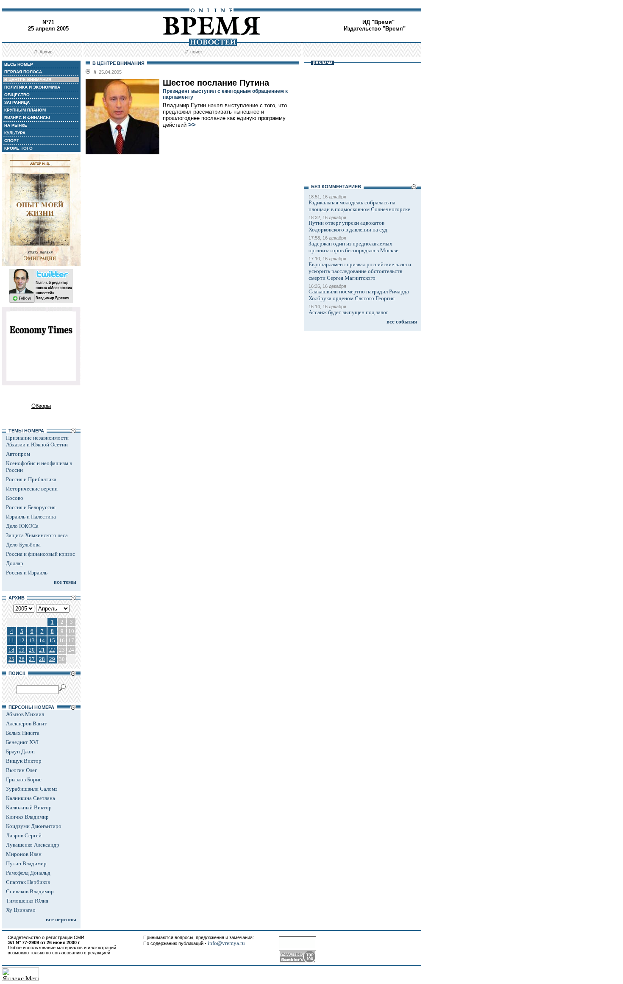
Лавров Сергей (24, 835)
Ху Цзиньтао (21, 910)
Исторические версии (32, 488)
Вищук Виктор (24, 761)
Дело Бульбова (23, 544)
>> (192, 124)
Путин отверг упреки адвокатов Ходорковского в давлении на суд (348, 226)
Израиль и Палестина (31, 516)
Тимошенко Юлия (27, 901)
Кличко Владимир (27, 817)
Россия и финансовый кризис (40, 554)
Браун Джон (20, 751)
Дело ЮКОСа (22, 526)
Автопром (18, 454)
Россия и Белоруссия (31, 507)
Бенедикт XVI (22, 742)
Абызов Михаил (25, 714)
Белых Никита (22, 733)
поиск (196, 51)
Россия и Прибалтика (31, 479)
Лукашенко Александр (32, 845)
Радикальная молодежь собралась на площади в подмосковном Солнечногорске (359, 205)
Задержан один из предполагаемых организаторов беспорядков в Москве (353, 247)
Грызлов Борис (24, 779)
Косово (14, 498)
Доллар (14, 563)
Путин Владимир (26, 863)
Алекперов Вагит (26, 723)
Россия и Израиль (26, 572)
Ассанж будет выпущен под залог (348, 312)
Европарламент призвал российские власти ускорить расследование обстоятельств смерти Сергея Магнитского (360, 271)
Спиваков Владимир (30, 891)
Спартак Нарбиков (28, 882)
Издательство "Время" (375, 28)
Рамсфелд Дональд (28, 873)
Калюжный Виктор (29, 807)
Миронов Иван (24, 854)
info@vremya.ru (226, 943)
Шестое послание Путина (216, 82)
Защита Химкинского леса (37, 535)
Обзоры (41, 406)
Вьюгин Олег (21, 770)
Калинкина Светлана (30, 798)
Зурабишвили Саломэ (32, 789)
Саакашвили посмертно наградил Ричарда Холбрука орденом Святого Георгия (359, 294)
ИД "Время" (378, 22)
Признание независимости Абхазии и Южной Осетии (37, 441)
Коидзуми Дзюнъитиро (33, 826)
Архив (46, 51)
